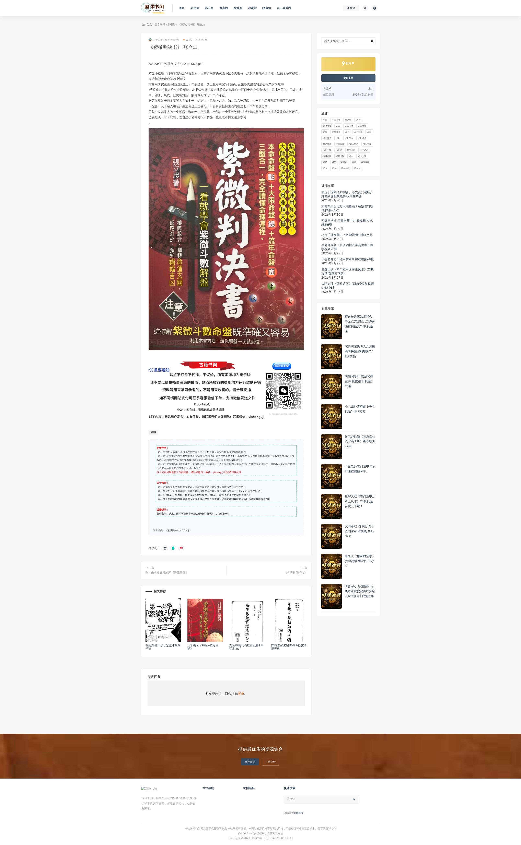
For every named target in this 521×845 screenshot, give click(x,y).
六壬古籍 (349, 126)
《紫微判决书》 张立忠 (177, 530)
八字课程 (327, 126)
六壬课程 (362, 126)
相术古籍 (362, 156)
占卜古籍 (358, 132)
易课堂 (252, 8)
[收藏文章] (165, 548)
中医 (325, 120)
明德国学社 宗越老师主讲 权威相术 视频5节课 (347, 222)
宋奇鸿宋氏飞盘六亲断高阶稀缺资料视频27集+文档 (347, 208)
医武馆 (238, 8)
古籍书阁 (257, 838)
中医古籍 (336, 120)
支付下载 (348, 78)
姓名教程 (327, 144)
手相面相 (340, 144)
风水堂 (357, 168)
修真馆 (348, 120)
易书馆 (194, 8)
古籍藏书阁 (297, 813)
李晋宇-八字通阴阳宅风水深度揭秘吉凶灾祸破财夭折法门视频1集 (360, 591)
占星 (369, 132)
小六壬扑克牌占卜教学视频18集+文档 (347, 235)
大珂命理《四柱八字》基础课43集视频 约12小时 (347, 285)
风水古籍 (345, 168)
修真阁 (223, 8)
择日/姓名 (353, 144)
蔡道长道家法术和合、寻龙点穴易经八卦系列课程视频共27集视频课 (347, 194)
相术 (351, 156)
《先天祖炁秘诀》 (295, 572)
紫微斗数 (365, 162)
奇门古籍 (349, 138)
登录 (241, 693)
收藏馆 (266, 8)
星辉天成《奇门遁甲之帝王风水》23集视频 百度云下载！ (347, 271)
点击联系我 (284, 8)
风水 (325, 168)
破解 (325, 162)
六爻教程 (336, 132)
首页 (182, 8)
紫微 (153, 432)
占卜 (347, 132)
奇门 (338, 138)
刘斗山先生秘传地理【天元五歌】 (167, 572)
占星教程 (327, 138)
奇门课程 (362, 138)
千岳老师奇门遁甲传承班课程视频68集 (347, 259)
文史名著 (364, 150)
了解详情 (271, 762)
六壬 (338, 126)
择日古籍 (367, 144)
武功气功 (340, 156)
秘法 (334, 162)
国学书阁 (160, 24)
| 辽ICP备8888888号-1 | (278, 838)
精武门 (344, 162)
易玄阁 (209, 8)
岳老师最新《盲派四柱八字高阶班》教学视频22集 (347, 247)
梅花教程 (327, 156)
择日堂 (339, 150)
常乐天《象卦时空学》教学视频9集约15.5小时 (360, 561)
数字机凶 (351, 150)
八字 (358, 120)
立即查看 (250, 762)
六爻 (325, 132)
